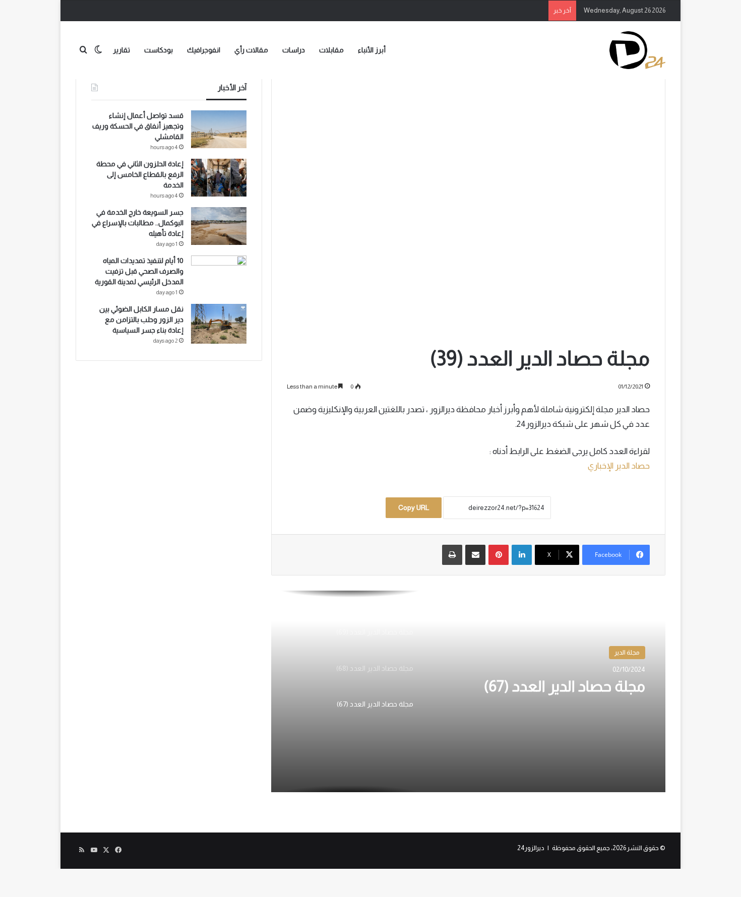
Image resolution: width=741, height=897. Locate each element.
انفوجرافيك (203, 50)
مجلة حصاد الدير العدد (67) (564, 686)
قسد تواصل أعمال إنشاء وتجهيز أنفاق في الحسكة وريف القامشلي (137, 126)
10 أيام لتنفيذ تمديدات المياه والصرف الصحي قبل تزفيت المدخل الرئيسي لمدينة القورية (139, 271)
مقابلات (331, 50)
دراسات (293, 50)
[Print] (452, 555)
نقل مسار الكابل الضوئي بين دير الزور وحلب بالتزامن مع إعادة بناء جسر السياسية (141, 319)
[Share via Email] (475, 555)
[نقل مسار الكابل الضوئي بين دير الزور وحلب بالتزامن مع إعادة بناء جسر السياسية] (218, 324)
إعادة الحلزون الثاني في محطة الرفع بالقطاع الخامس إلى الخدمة (139, 174)
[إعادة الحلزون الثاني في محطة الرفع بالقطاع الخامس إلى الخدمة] (218, 178)
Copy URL (413, 507)
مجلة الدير (627, 652)
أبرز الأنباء (372, 50)
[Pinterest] (498, 555)
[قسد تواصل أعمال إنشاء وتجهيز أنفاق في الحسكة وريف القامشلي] (218, 129)
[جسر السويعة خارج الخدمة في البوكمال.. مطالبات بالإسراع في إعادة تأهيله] (218, 226)
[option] (468, 691)
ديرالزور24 (530, 848)
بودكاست (158, 50)
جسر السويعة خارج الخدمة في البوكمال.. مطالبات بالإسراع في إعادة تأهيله (137, 222)
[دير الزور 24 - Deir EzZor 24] (637, 50)
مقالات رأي (251, 50)
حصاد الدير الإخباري (619, 466)
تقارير (121, 50)
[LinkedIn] (522, 555)
